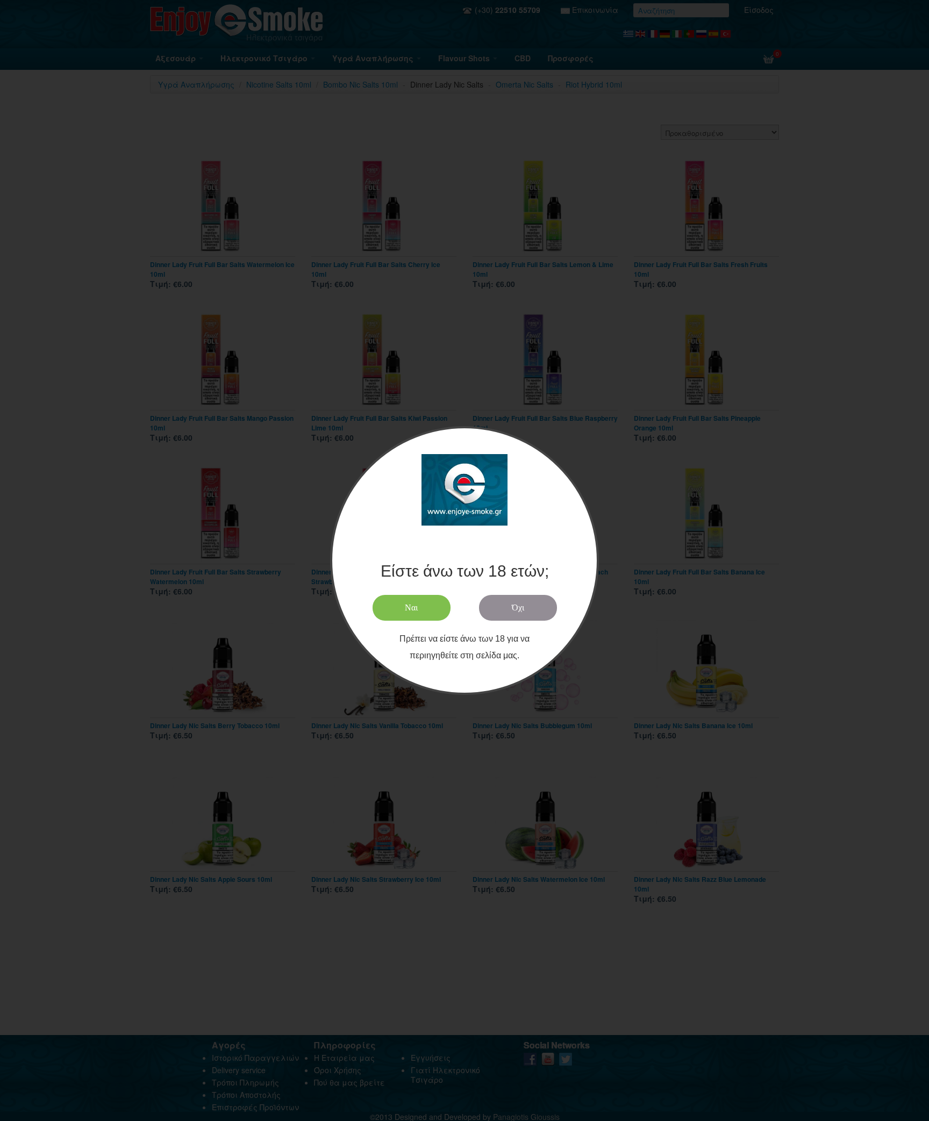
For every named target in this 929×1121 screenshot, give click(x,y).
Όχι (518, 608)
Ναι (411, 608)
